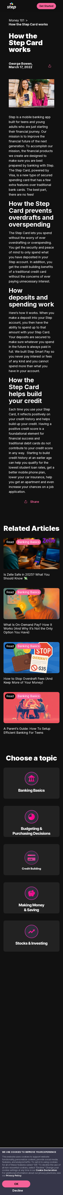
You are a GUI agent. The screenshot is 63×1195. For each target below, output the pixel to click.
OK (16, 1184)
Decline (17, 1190)
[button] (49, 66)
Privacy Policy (13, 1175)
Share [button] (34, 501)
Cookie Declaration (46, 1170)
